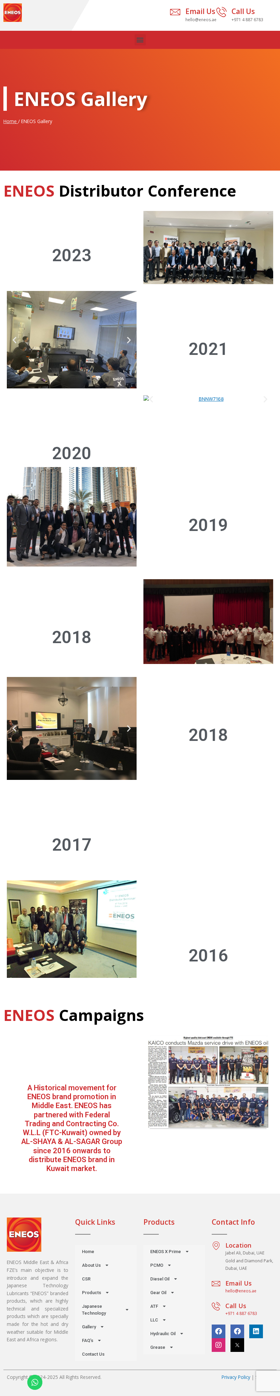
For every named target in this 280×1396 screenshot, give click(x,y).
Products (91, 1292)
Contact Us (93, 1354)
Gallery (89, 1326)
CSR (86, 1278)
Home (10, 121)
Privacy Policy (236, 1377)
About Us (91, 1265)
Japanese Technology (94, 1310)
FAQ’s (87, 1340)
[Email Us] (175, 12)
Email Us (200, 11)
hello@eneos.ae (240, 1291)
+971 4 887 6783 (241, 1313)
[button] (140, 39)
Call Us (243, 11)
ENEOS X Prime (165, 1251)
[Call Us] (221, 12)
